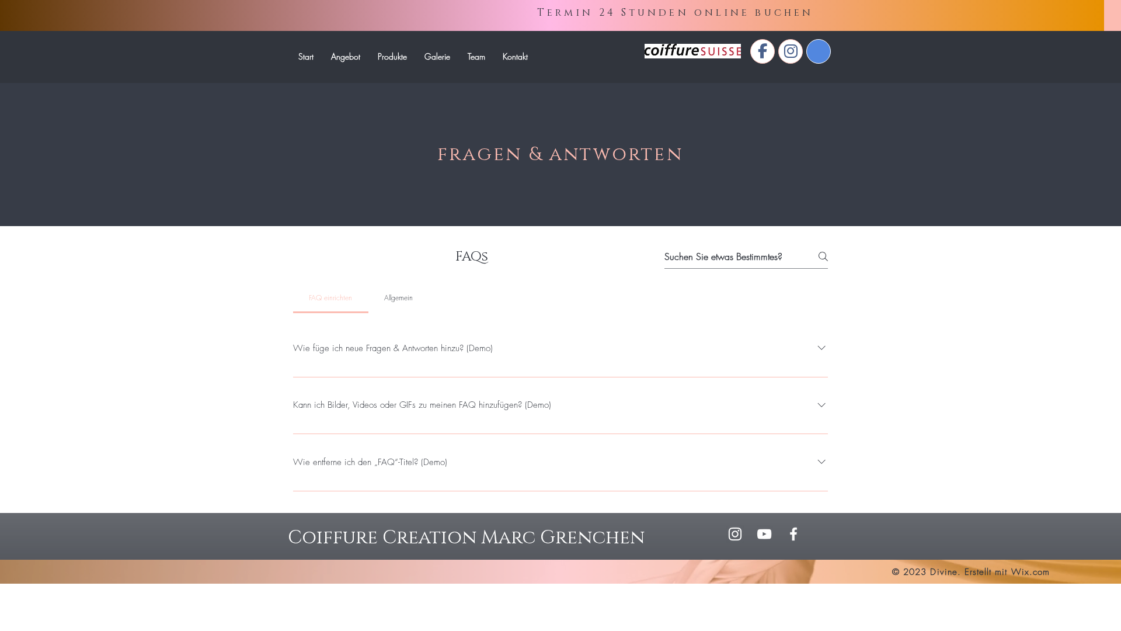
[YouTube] (764, 534)
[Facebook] (793, 534)
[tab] (330, 298)
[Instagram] (735, 534)
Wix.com (1030, 572)
